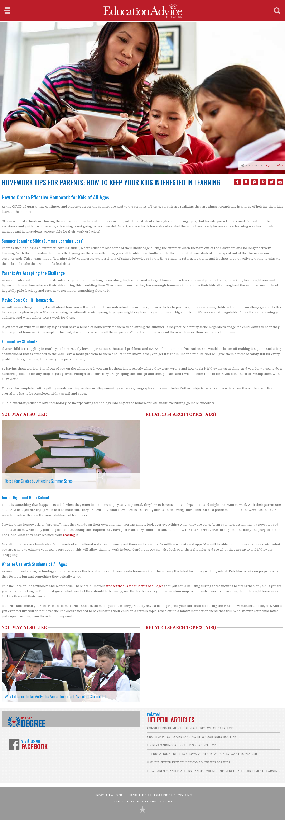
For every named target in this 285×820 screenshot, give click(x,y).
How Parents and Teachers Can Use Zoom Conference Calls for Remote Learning (213, 771)
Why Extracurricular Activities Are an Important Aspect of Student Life (56, 696)
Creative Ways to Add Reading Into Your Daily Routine (191, 737)
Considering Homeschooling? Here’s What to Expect (190, 728)
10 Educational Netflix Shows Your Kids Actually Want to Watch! (202, 754)
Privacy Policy (182, 794)
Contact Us (100, 794)
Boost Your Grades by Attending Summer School (39, 481)
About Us (117, 794)
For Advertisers (138, 794)
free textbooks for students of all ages (134, 586)
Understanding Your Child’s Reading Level (182, 745)
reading (69, 535)
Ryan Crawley (274, 165)
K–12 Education (255, 165)
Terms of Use (161, 794)
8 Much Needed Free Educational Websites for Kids (188, 762)
